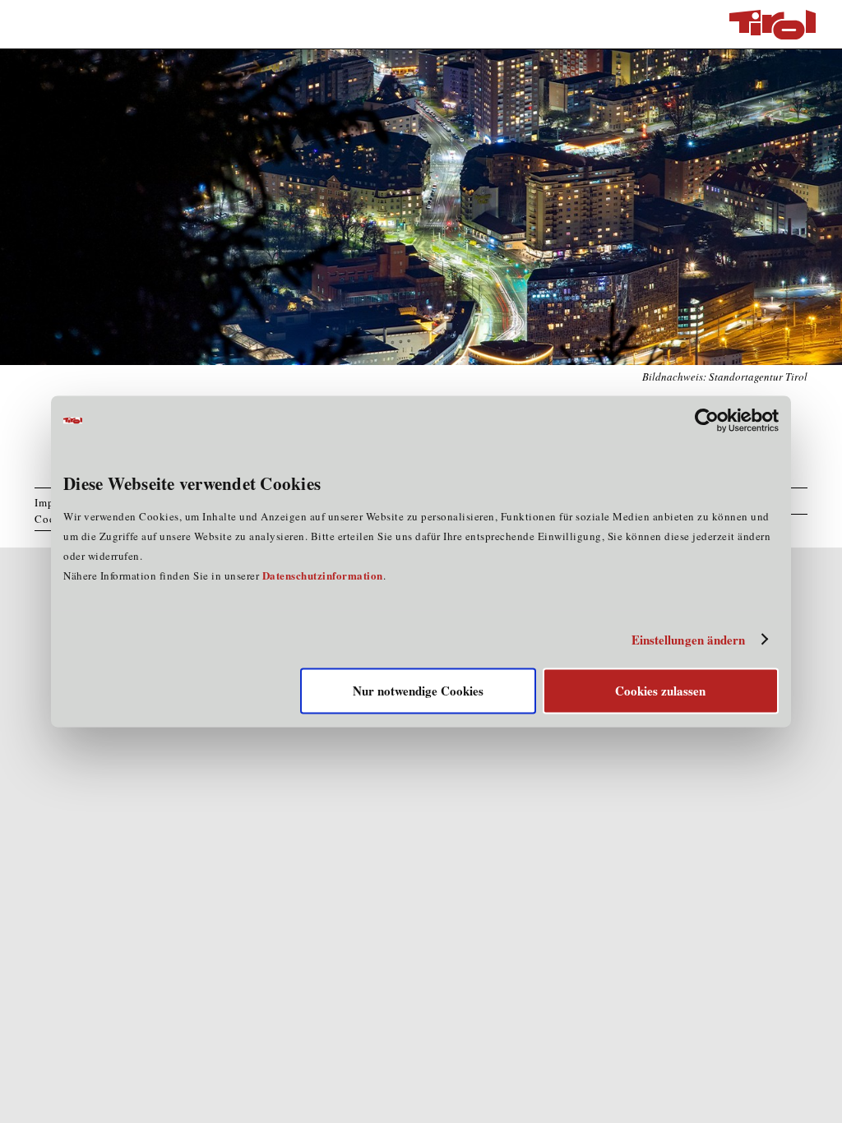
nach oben (807, 1106)
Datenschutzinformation (322, 576)
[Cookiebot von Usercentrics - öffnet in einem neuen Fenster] (707, 420)
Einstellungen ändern (689, 640)
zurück (771, 1106)
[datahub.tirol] (772, 24)
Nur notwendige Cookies (418, 691)
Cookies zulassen (660, 691)
